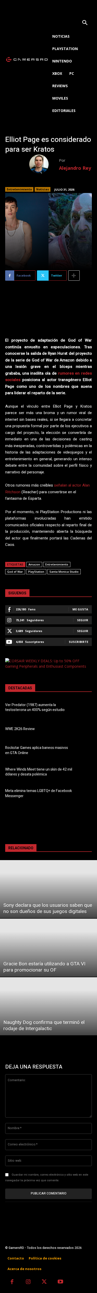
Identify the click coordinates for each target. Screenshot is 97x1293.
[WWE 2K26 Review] (84, 730)
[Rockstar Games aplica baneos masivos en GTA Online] (84, 751)
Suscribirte (78, 642)
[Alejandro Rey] (44, 164)
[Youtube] (61, 1282)
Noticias (42, 189)
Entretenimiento (19, 189)
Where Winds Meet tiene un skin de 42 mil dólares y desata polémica (38, 772)
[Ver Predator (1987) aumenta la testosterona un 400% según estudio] (84, 708)
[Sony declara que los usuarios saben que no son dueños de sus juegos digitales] (48, 889)
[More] (74, 275)
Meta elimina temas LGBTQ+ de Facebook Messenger (38, 793)
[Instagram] (28, 1282)
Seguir (82, 620)
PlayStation (36, 571)
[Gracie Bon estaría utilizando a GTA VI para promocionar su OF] (48, 948)
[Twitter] (44, 1282)
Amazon (34, 564)
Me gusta (80, 609)
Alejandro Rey (75, 168)
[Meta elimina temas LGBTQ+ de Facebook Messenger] (84, 794)
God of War (15, 571)
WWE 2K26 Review (20, 729)
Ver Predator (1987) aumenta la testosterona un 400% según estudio (35, 707)
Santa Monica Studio (64, 571)
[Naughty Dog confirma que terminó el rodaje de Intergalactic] (48, 1006)
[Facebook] (12, 1282)
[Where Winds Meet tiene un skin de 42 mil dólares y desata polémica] (84, 773)
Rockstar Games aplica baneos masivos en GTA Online (36, 750)
